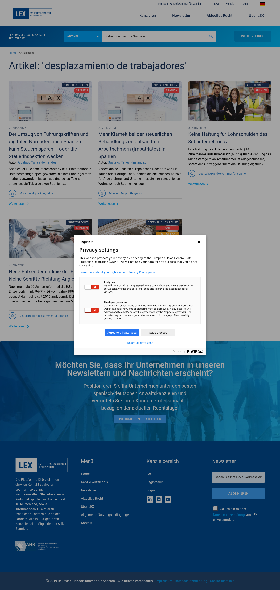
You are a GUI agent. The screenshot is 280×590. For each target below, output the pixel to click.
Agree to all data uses (122, 332)
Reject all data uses (140, 342)
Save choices (158, 332)
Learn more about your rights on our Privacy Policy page (117, 272)
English (85, 242)
